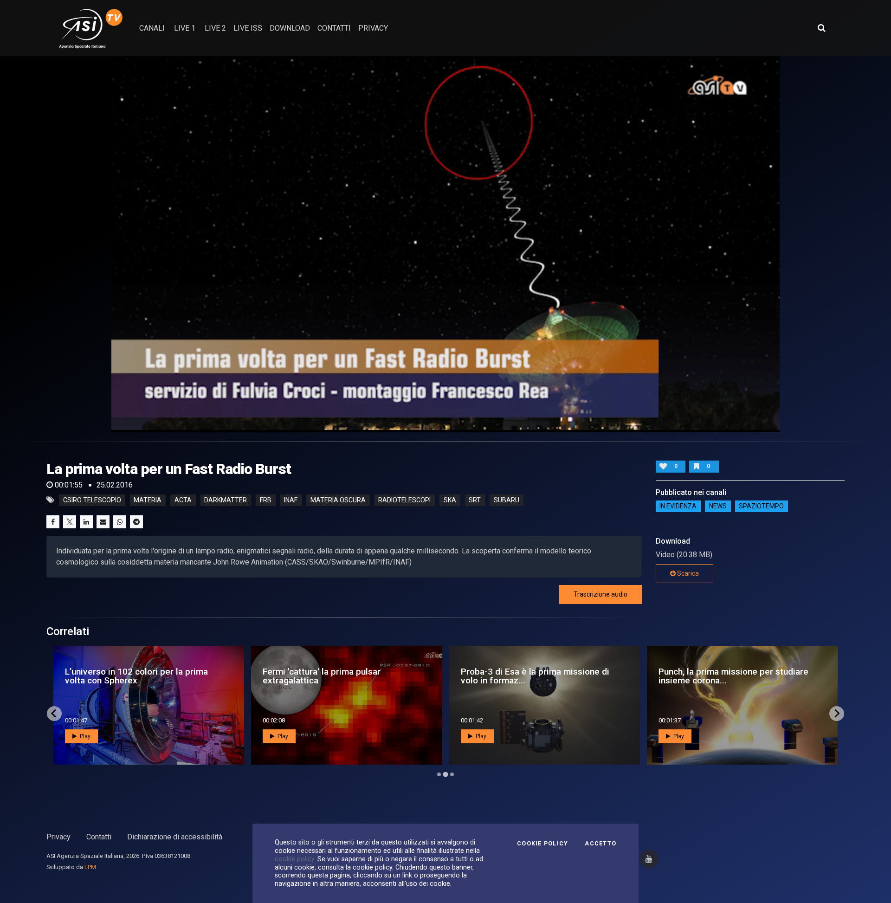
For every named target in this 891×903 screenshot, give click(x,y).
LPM (90, 867)
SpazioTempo (761, 506)
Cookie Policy (542, 843)
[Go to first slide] (836, 713)
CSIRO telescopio (92, 500)
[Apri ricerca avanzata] (821, 28)
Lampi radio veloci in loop (700, 676)
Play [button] (84, 736)
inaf (290, 500)
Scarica (687, 573)
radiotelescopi (404, 500)
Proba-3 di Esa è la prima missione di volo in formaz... (139, 676)
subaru (506, 500)
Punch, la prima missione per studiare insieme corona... (338, 676)
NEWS (718, 506)
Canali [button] (152, 28)
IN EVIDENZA (678, 506)
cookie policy (294, 859)
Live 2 (215, 28)
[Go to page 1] (439, 774)
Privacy (58, 836)
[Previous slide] (54, 713)
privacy (373, 28)
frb (265, 500)
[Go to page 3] (451, 774)
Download (290, 28)
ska (450, 500)
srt (475, 500)
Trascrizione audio (600, 594)
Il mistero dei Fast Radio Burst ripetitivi (521, 676)
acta (183, 500)
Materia (147, 500)
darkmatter (225, 500)
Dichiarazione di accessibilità (174, 836)
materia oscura (338, 500)
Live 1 (184, 28)
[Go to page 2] (445, 774)
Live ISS (247, 28)
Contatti (98, 836)
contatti (334, 28)
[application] (445, 244)
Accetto (600, 843)
